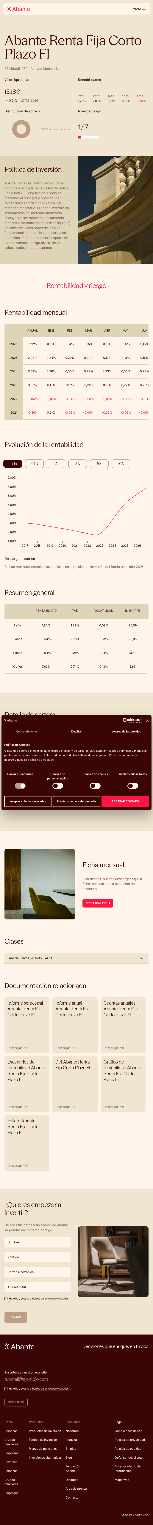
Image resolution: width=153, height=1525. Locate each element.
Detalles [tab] (76, 731)
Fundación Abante (73, 1469)
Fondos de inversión (43, 1440)
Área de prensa (76, 1489)
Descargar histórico (19, 559)
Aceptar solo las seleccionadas (76, 801)
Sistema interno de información (127, 1469)
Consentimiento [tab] (26, 731)
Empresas (11, 1453)
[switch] (57, 786)
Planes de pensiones (43, 1448)
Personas (10, 1431)
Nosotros (72, 1431)
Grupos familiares (11, 1442)
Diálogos (72, 1480)
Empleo (71, 1448)
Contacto (72, 1497)
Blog (69, 1457)
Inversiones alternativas (45, 1457)
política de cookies (41, 759)
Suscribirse (16, 1402)
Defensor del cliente (129, 1457)
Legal (118, 1422)
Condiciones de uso (128, 1431)
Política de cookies (128, 1448)
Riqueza (71, 1440)
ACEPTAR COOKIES (125, 801)
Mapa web (122, 1480)
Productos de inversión (45, 1431)
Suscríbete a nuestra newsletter (26, 1372)
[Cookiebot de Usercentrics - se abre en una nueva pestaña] (125, 721)
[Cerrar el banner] (147, 720)
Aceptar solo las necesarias (28, 801)
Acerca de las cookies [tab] (126, 731)
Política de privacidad (130, 1440)
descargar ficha (97, 903)
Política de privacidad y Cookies (50, 1298)
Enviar (16, 1317)
